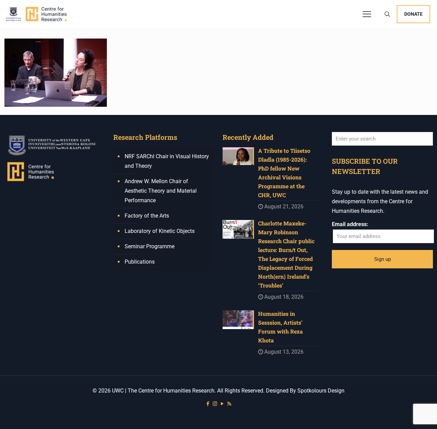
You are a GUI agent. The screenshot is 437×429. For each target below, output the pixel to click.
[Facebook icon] (207, 404)
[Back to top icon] (404, 415)
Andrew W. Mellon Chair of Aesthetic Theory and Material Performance (161, 191)
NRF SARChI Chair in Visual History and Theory (167, 161)
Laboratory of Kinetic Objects (160, 231)
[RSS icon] (229, 404)
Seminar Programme (149, 246)
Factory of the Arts (147, 215)
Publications (140, 261)
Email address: (350, 224)
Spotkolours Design (320, 390)
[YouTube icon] (222, 404)
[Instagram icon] (214, 404)
